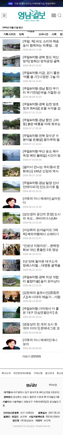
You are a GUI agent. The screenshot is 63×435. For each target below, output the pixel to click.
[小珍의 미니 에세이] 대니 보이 (40, 342)
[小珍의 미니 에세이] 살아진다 (41, 200)
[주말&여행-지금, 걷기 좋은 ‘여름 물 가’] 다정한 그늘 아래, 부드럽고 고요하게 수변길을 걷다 (41, 77)
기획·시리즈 (10, 34)
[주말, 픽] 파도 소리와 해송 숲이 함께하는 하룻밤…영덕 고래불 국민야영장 (41, 45)
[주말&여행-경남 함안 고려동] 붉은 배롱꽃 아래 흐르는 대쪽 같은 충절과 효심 (41, 124)
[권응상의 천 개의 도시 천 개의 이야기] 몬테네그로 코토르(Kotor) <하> (41, 328)
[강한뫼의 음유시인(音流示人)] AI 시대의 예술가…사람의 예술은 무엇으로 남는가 (41, 297)
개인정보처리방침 (22, 373)
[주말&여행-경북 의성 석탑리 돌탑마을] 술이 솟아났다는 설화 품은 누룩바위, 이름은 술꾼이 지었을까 (41, 281)
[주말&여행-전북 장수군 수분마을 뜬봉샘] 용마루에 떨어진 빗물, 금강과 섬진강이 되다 (41, 140)
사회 (54, 34)
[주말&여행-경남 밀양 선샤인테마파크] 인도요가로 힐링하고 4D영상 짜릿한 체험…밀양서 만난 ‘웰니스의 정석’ (41, 187)
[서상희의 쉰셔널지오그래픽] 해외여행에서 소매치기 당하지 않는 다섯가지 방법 (41, 234)
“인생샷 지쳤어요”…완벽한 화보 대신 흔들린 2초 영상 (41, 247)
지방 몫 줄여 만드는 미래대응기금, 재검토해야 (32, 3)
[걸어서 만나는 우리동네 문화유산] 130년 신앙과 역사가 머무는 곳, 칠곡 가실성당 (41, 171)
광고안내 (49, 373)
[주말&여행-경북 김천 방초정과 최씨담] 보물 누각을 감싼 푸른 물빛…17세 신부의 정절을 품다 (41, 108)
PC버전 (53, 384)
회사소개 (6, 373)
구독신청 (38, 373)
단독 (21, 34)
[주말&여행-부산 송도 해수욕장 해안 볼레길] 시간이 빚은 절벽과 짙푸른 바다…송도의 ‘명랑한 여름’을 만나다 (41, 156)
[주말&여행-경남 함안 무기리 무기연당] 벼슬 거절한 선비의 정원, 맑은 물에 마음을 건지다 (41, 93)
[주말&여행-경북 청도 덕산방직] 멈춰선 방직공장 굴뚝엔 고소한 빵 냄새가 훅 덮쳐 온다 (41, 61)
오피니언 (43, 34)
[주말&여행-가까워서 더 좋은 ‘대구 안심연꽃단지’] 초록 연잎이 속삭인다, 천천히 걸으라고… (41, 313)
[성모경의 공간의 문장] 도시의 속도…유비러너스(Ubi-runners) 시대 (41, 218)
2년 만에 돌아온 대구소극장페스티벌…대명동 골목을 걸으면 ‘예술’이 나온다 (41, 265)
